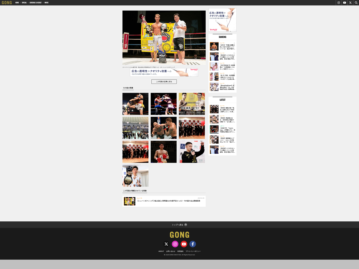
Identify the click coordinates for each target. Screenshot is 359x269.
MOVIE (46, 3)
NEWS (17, 3)
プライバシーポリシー (193, 251)
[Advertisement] (222, 188)
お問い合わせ (170, 251)
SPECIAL (24, 3)
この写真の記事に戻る (164, 81)
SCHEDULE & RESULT (36, 3)
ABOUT (161, 251)
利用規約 (180, 251)
